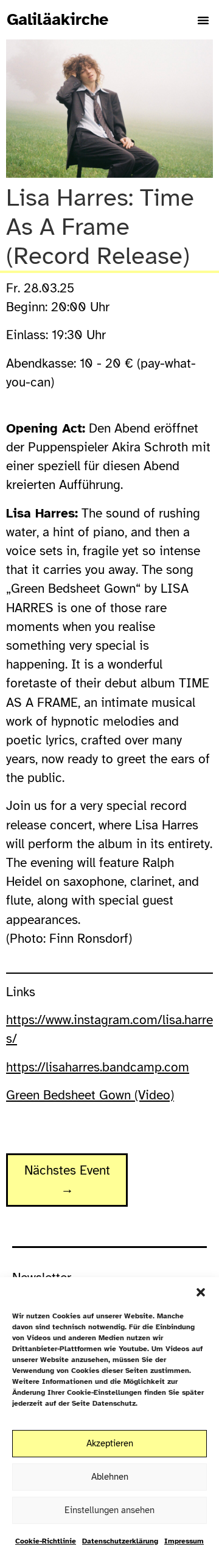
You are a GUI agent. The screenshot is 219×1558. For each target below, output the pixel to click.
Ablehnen (109, 1476)
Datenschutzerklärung (120, 1541)
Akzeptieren (109, 1443)
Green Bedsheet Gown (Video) (90, 1095)
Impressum (184, 1541)
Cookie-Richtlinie (45, 1541)
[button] (201, 1292)
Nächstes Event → (67, 1179)
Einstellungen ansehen (109, 1510)
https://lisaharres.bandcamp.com (97, 1067)
